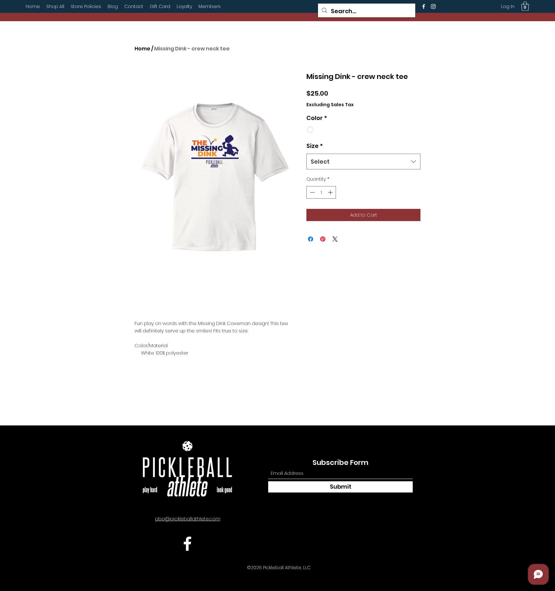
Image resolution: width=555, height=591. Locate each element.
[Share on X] (335, 239)
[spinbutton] (321, 192)
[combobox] (363, 162)
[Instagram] (433, 6)
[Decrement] (311, 192)
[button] (525, 6)
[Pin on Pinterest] (323, 239)
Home (142, 48)
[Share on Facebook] (310, 239)
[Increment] (331, 192)
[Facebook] (423, 6)
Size (314, 146)
